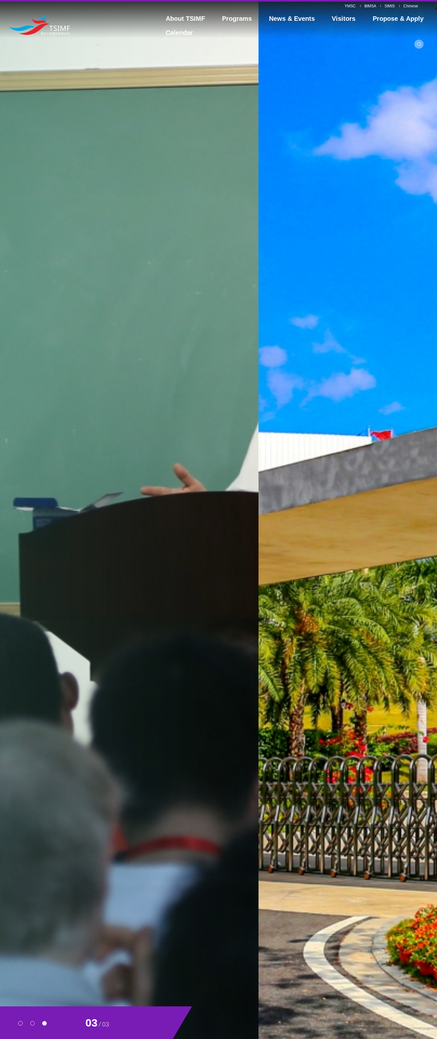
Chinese (410, 6)
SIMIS (390, 6)
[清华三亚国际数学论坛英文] (62, 24)
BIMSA (370, 6)
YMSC (350, 6)
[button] (20, 1023)
